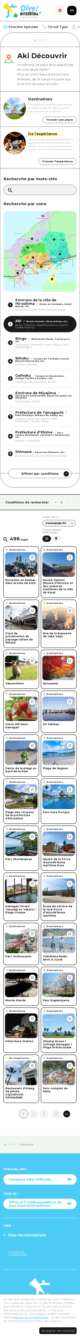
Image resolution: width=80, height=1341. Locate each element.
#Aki (56, 502)
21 (56, 1114)
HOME (42, 40)
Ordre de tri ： (51, 517)
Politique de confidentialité (30, 1317)
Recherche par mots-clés (30, 179)
